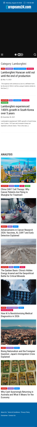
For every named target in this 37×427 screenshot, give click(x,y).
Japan (3, 347)
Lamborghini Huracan (20, 68)
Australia (4, 388)
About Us (4, 412)
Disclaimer (4, 415)
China (16, 186)
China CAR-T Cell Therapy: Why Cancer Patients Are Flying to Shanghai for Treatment (15, 192)
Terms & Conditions (14, 412)
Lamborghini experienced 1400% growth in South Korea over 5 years (17, 110)
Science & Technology (7, 310)
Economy (10, 388)
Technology (30, 68)
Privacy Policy (25, 412)
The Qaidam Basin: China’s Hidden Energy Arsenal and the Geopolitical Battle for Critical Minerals (17, 273)
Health (22, 186)
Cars (3, 68)
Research (4, 226)
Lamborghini (9, 68)
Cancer (11, 186)
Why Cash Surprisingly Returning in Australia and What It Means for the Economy (17, 394)
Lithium (16, 267)
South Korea (25, 100)
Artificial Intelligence (12, 307)
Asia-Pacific (5, 100)
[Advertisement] (18, 33)
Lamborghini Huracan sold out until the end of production (18, 74)
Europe (3, 307)
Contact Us (12, 415)
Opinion (27, 186)
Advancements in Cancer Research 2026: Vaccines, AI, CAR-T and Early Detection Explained (17, 233)
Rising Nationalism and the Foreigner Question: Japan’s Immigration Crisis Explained (18, 354)
